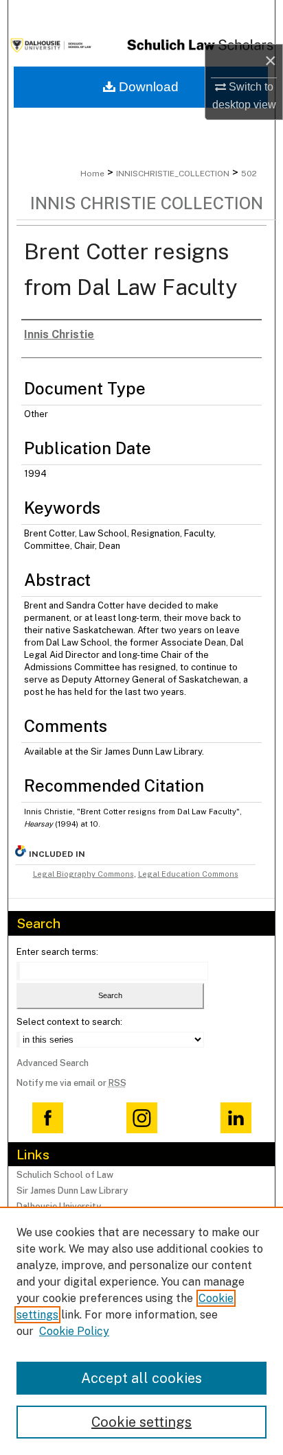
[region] (141, 1331)
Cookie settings (141, 1422)
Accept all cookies (141, 1378)
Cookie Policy (74, 1331)
